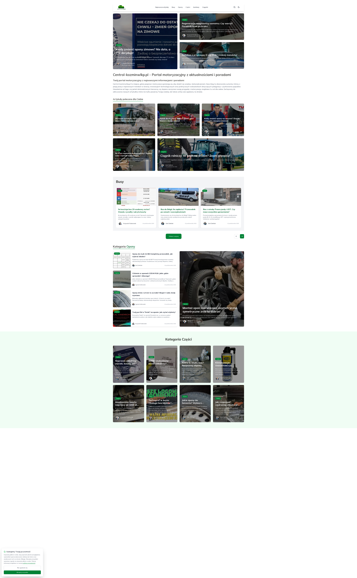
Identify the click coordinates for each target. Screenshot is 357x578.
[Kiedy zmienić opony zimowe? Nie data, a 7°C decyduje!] (145, 41)
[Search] (234, 7)
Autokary (196, 7)
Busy (173, 7)
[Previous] (236, 236)
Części (188, 7)
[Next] (242, 236)
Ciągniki (205, 7)
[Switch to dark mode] (238, 7)
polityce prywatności (29, 563)
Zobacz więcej (173, 236)
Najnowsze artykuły (162, 7)
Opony (180, 7)
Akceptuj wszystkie (22, 572)
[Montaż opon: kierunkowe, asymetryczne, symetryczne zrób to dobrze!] (212, 289)
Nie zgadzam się (22, 568)
